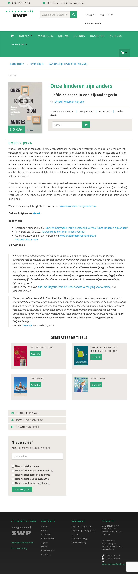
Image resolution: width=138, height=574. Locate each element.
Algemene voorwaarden (22, 542)
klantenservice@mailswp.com (116, 564)
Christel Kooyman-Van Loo (69, 101)
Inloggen (90, 14)
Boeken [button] (25, 35)
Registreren (106, 14)
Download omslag (29, 420)
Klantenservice (93, 23)
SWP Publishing (79, 542)
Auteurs (116, 35)
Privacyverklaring (19, 548)
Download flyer (27, 427)
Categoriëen (17, 63)
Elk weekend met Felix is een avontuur (64, 231)
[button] (124, 53)
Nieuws (63, 35)
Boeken (44, 530)
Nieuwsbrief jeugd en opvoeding (34, 470)
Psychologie (37, 63)
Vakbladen (45, 35)
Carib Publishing (79, 538)
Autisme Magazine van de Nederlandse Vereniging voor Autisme (74, 287)
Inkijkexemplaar (27, 413)
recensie (27, 325)
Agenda (79, 35)
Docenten (97, 35)
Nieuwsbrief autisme (27, 466)
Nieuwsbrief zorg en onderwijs (32, 474)
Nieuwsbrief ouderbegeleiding (32, 483)
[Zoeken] (73, 14)
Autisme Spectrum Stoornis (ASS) (68, 63)
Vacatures (46, 554)
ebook (36, 213)
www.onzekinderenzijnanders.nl (78, 206)
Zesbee (75, 534)
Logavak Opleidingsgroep (83, 530)
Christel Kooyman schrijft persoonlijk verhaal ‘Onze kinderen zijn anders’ (87, 227)
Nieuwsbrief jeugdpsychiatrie (32, 478)
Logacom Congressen (82, 526)
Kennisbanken (47, 538)
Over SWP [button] (18, 44)
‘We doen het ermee (26, 239)
